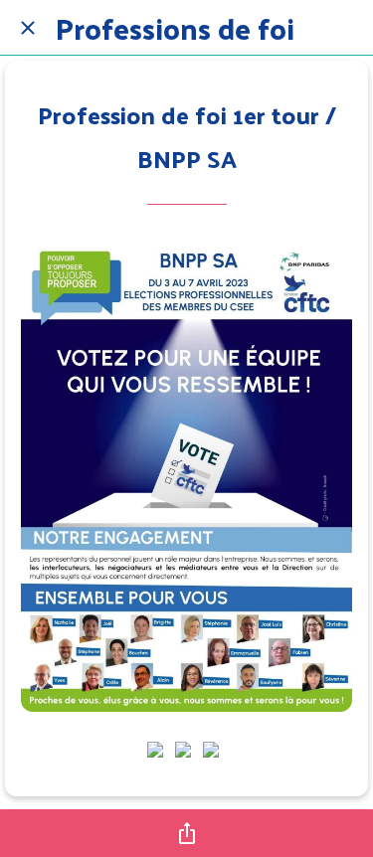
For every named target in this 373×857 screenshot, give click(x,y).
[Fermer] (28, 28)
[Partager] (187, 833)
